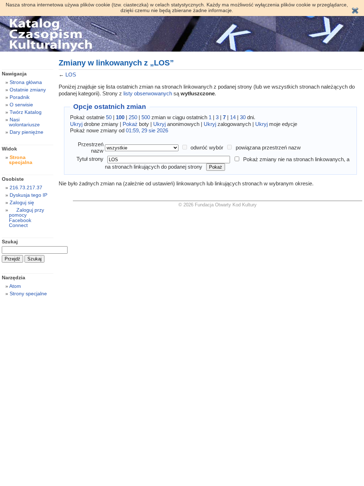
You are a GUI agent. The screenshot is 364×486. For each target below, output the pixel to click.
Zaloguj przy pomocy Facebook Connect (26, 217)
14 (233, 117)
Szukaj (10, 241)
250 (133, 117)
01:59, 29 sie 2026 (147, 130)
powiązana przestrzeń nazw (268, 147)
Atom (15, 286)
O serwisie (21, 104)
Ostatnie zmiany (28, 90)
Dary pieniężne (26, 132)
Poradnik (20, 97)
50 (109, 117)
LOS (70, 75)
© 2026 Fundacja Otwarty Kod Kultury (217, 204)
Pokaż (130, 124)
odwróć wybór (207, 147)
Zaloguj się (22, 202)
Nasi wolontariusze (24, 122)
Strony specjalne (28, 293)
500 (145, 117)
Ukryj (76, 124)
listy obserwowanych (147, 93)
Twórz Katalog (26, 112)
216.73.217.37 (26, 187)
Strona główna (26, 82)
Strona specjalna (20, 159)
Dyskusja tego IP (28, 195)
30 (243, 117)
